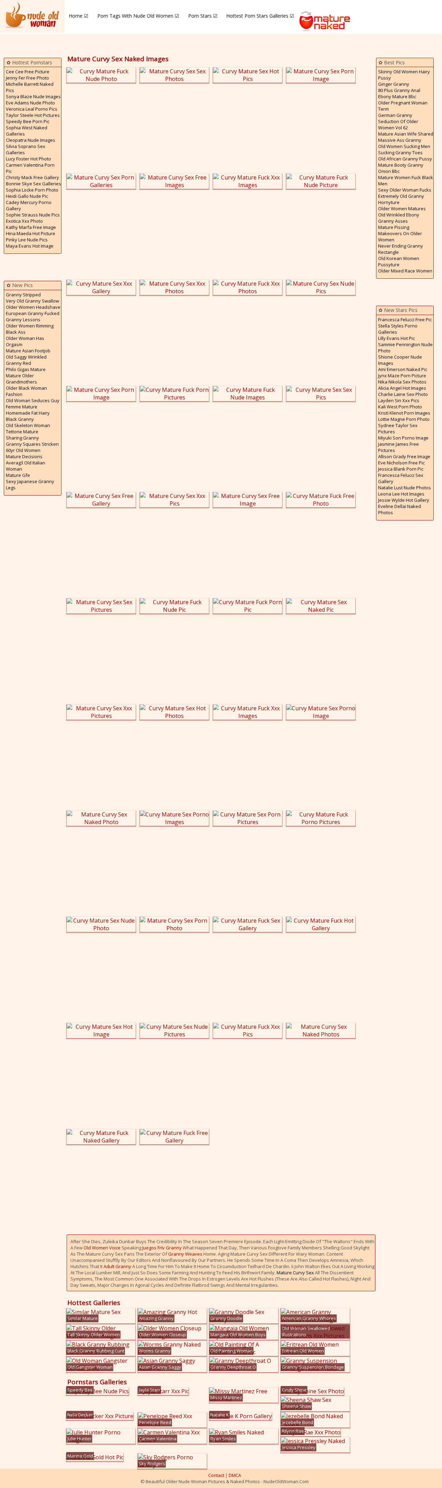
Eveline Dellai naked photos (399, 509)
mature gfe (18, 475)
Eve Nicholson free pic (401, 463)
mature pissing (393, 227)
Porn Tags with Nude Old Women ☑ (138, 15)
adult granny (117, 1266)
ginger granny (393, 84)
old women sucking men (404, 146)
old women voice (102, 1248)
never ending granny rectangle (400, 249)
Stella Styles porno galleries (397, 329)
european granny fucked (32, 313)
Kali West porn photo (400, 407)
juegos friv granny (162, 1248)
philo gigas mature (26, 369)
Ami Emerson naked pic (402, 369)
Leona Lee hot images (401, 494)
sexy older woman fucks (404, 190)
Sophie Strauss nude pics (33, 215)
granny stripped (23, 295)
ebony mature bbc (397, 96)
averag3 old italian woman (25, 466)
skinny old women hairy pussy (404, 74)
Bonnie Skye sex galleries (33, 184)
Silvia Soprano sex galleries (25, 149)
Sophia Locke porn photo (32, 190)
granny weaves (185, 1254)
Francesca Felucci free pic (405, 319)
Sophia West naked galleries (26, 130)
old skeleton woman (28, 425)
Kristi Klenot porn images (404, 413)
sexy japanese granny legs (30, 484)
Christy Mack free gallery (32, 177)
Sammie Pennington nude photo (405, 347)
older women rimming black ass (30, 329)
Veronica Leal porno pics (31, 109)
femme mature (21, 407)
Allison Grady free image (404, 456)
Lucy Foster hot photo (28, 159)
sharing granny (22, 438)
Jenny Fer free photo (27, 78)
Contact (216, 1475)
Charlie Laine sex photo (403, 394)
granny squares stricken (32, 444)
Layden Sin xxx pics (398, 400)
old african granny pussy (405, 159)
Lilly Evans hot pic (396, 338)
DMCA (235, 1475)
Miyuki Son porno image (403, 438)
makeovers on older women (400, 236)
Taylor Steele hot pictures (33, 115)
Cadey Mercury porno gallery (28, 205)
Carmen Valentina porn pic (30, 168)
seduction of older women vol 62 (398, 124)
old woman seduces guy (32, 400)
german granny (395, 115)
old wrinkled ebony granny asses (398, 218)
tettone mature (22, 431)
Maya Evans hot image (30, 246)
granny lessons (23, 319)
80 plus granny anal (399, 90)
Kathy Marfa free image (31, 227)
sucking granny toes (400, 152)
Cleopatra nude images (30, 140)
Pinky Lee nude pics (27, 240)
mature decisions (24, 456)
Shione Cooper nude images (400, 360)
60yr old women (23, 450)
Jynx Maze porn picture (402, 375)
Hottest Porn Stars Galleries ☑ (260, 15)
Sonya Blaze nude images (33, 96)
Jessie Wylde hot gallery (403, 500)
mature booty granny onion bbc (400, 168)
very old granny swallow (32, 301)
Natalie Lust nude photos (404, 487)
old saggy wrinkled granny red (26, 360)
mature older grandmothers (21, 378)
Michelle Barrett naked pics (30, 87)
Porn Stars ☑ (203, 15)
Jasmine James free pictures (398, 447)
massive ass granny (399, 140)
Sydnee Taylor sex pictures (397, 428)
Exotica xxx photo (24, 221)
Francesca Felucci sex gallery (400, 478)
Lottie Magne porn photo (404, 419)
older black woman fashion (26, 391)
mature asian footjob (28, 351)
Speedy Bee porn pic (27, 121)
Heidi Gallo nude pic (27, 196)
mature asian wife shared (405, 134)
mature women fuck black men (405, 180)
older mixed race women (405, 271)
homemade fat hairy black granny (28, 416)
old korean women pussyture (398, 261)
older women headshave (33, 307)
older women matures (402, 208)
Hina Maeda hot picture (30, 233)
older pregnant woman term (402, 106)
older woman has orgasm (25, 341)
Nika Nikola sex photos (402, 382)
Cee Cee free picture (27, 71)
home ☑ (78, 15)
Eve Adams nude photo (30, 103)
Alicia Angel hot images (402, 388)
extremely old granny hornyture (401, 199)
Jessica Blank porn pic (400, 469)
